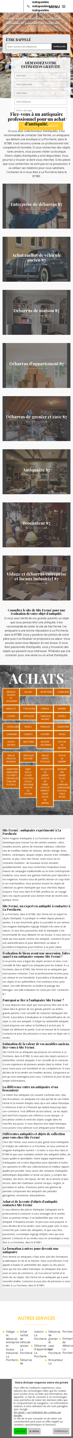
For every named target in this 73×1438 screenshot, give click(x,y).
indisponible (40, 2)
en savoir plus (36, 227)
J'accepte (20, 1431)
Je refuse (34, 1431)
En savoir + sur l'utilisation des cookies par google (37, 1414)
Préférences (61, 1431)
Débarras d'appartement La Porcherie (38, 1351)
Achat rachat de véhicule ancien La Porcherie (24, 1342)
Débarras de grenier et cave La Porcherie (52, 1342)
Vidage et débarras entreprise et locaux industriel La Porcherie (10, 1346)
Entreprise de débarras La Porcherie (66, 1346)
